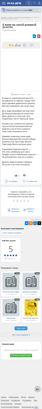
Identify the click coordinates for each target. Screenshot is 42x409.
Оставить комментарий (21, 355)
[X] (39, 223)
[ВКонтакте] (27, 223)
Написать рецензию (15, 210)
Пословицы (26, 400)
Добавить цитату (30, 210)
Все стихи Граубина (20, 335)
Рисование (15, 400)
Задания (18, 404)
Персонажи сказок (29, 407)
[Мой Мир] (35, 223)
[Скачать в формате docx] (34, 36)
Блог (35, 400)
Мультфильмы (6, 404)
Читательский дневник (10, 407)
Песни (23, 397)
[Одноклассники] (31, 223)
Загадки (31, 397)
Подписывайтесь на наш (19, 10)
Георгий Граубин (9, 30)
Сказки (3, 397)
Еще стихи (21, 328)
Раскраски (5, 400)
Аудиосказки (14, 397)
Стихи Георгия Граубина (12, 233)
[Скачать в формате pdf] (38, 36)
